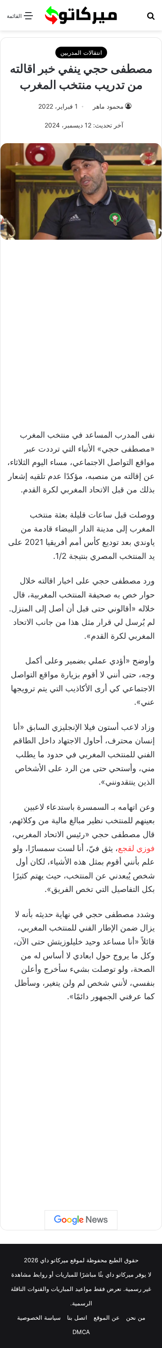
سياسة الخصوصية (39, 1317)
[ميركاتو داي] (81, 15)
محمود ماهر (108, 106)
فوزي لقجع (136, 848)
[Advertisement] (81, 329)
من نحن (135, 1317)
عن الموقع (107, 1317)
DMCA (81, 1331)
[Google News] (81, 1220)
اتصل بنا (77, 1317)
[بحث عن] (150, 19)
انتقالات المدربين (81, 52)
